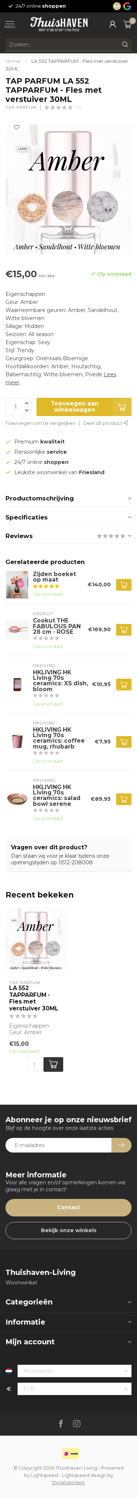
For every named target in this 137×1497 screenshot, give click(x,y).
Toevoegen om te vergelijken (40, 423)
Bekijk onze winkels (68, 1230)
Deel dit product (103, 423)
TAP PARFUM (21, 108)
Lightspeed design (84, 1475)
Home (12, 61)
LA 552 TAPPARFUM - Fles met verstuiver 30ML (33, 998)
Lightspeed (44, 1475)
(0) (78, 107)
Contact (68, 1207)
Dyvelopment (68, 1482)
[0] (127, 24)
